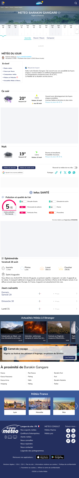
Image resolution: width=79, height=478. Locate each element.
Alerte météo (25, 437)
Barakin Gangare (18, 7)
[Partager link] (56, 172)
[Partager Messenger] (69, 172)
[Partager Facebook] (60, 172)
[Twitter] (73, 431)
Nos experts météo (28, 430)
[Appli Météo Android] (57, 457)
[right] (77, 29)
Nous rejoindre (26, 443)
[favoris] (59, 12)
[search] (75, 3)
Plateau (11, 7)
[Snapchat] (68, 436)
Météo (2, 7)
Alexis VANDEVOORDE (24, 57)
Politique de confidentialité (67, 464)
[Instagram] (73, 436)
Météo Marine (50, 430)
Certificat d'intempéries (30, 433)
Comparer (50, 38)
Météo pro (49, 433)
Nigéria (6, 7)
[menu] (3, 3)
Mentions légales (8, 464)
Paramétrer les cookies (28, 468)
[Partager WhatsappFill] (74, 172)
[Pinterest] (68, 441)
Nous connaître (26, 440)
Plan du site (29, 464)
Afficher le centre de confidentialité (49, 468)
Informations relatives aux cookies (46, 464)
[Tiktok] (73, 441)
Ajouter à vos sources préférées (14, 172)
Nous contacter (26, 447)
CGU (17, 464)
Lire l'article (69, 357)
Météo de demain (10, 168)
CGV (22, 464)
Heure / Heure (38, 38)
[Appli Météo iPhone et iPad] (42, 457)
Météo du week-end (27, 168)
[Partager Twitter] (65, 172)
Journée (28, 38)
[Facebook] (68, 431)
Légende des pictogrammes (32, 450)
